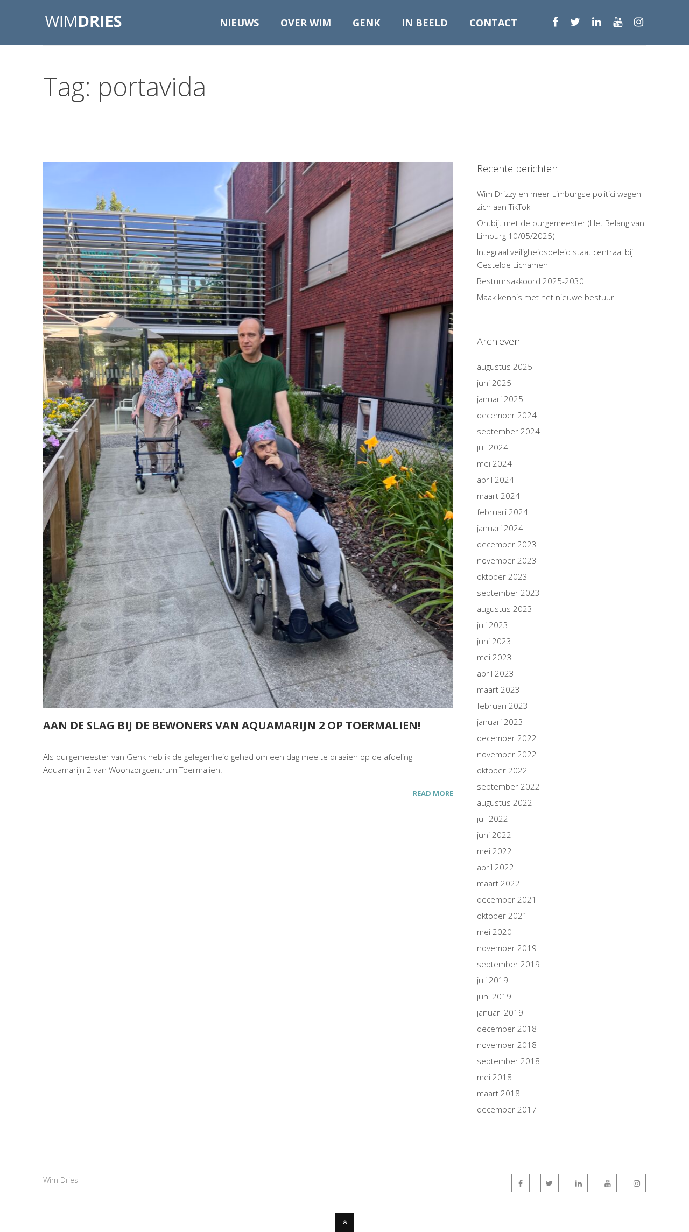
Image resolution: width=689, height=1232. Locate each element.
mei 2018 (494, 1077)
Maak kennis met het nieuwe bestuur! (546, 297)
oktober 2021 (502, 915)
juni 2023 (494, 641)
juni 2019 (494, 996)
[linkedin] (596, 23)
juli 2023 (492, 624)
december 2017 (507, 1109)
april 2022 (495, 867)
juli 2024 (492, 447)
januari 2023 (500, 721)
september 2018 (508, 1060)
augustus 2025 (504, 366)
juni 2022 (494, 834)
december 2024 (507, 415)
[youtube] (617, 23)
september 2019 (508, 964)
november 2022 (507, 754)
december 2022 (507, 738)
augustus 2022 (504, 802)
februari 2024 (502, 511)
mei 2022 (494, 851)
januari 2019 (500, 1012)
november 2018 (507, 1044)
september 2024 (508, 431)
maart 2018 (498, 1093)
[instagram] (638, 23)
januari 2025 (500, 398)
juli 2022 (492, 818)
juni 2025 (494, 382)
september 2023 (508, 592)
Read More (433, 793)
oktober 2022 (502, 770)
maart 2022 (498, 883)
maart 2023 (498, 689)
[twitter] (575, 23)
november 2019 (507, 947)
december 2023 (507, 544)
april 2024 (495, 479)
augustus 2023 (504, 608)
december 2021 (507, 899)
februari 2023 (502, 705)
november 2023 (507, 560)
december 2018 (507, 1028)
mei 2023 (494, 657)
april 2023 (495, 673)
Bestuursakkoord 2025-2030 (530, 281)
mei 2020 (494, 931)
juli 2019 (492, 980)
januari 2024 (500, 528)
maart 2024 (498, 495)
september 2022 (508, 786)
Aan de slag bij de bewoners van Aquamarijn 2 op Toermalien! (231, 725)
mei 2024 (494, 463)
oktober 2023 (502, 576)
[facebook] (555, 23)
